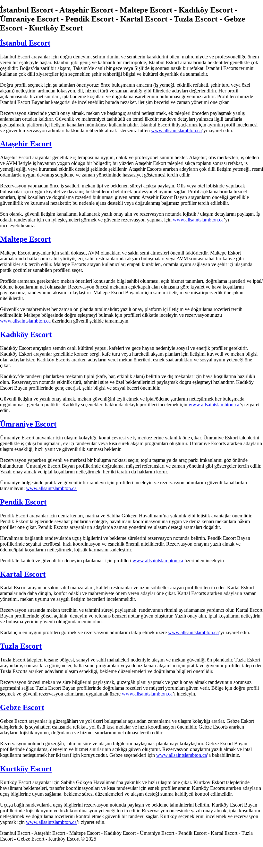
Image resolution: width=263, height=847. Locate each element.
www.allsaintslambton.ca (176, 130)
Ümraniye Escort (28, 424)
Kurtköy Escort (26, 769)
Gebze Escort (22, 707)
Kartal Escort (23, 574)
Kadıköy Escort (26, 334)
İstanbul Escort (25, 43)
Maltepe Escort (25, 239)
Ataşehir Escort (26, 144)
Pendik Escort (23, 502)
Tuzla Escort (21, 646)
